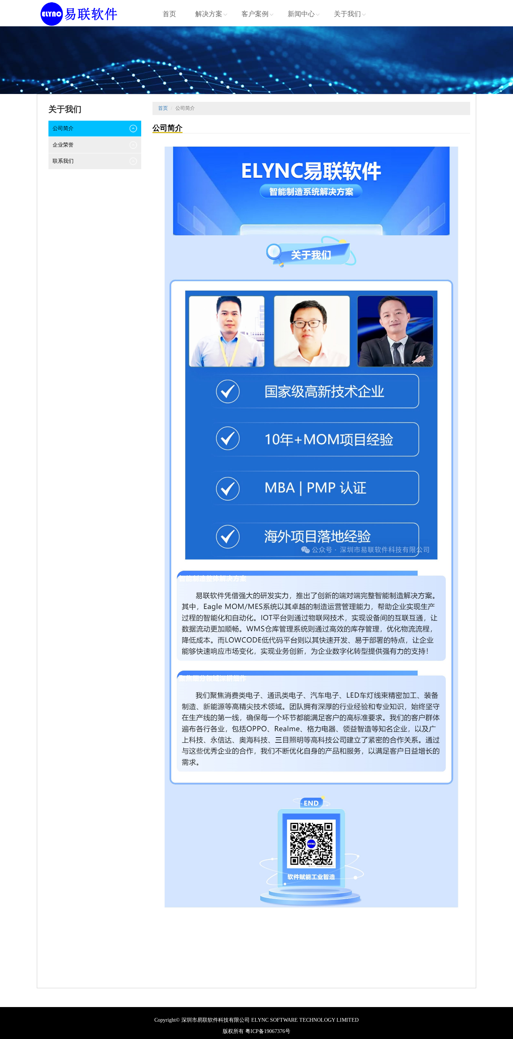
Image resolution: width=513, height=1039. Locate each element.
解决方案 (208, 14)
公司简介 (63, 128)
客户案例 (255, 14)
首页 (169, 14)
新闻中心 (301, 14)
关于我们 (347, 14)
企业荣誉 (63, 145)
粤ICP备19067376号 (267, 1031)
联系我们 (63, 161)
